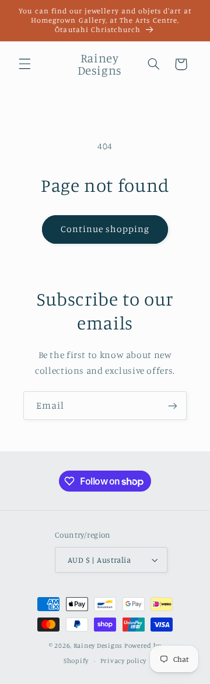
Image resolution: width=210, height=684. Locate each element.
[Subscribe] (172, 405)
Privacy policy (123, 661)
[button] (24, 64)
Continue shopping (105, 228)
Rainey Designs (98, 645)
